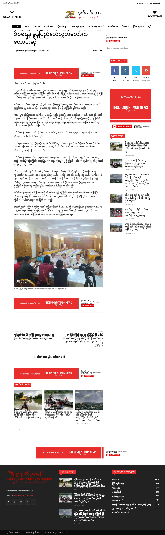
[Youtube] (33, 502)
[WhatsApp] (34, 319)
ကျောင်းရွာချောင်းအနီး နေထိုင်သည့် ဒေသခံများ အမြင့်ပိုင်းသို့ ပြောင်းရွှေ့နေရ (138, 227)
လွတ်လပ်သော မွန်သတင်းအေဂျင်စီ (26, 50)
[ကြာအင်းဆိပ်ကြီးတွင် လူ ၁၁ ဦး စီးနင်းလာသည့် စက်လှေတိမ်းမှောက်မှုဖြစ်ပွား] (58, 400)
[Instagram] (14, 502)
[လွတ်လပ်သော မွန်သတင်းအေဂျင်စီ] (24, 357)
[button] (150, 26)
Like (114, 67)
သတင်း (16, 409)
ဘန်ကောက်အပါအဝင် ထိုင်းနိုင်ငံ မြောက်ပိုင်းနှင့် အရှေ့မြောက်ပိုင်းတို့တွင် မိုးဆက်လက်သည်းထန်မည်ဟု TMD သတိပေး (87, 418)
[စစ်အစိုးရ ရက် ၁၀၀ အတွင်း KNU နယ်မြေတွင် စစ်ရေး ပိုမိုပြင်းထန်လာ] (116, 198)
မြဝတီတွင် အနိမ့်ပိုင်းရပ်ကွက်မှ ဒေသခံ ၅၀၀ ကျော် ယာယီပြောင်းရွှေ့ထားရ (137, 212)
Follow (125, 67)
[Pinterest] (28, 319)
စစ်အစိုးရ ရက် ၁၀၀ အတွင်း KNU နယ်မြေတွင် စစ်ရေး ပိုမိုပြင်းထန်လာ (137, 198)
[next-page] (19, 429)
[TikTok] (20, 502)
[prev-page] (15, 429)
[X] (22, 319)
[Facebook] (16, 319)
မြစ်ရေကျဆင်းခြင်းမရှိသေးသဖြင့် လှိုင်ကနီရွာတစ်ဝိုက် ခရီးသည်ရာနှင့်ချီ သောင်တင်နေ (27, 415)
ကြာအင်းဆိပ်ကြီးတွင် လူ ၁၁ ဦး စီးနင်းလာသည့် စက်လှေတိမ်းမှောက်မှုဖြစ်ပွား (58, 415)
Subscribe (146, 67)
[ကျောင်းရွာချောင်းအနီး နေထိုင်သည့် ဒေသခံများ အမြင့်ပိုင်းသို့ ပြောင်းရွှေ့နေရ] (116, 227)
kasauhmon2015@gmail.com (24, 495)
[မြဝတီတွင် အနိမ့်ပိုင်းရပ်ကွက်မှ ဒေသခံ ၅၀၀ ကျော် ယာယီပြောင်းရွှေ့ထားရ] (116, 212)
